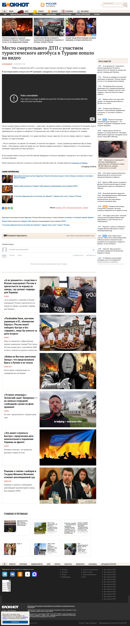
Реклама (64, 569)
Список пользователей (90, 569)
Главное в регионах (16, 514)
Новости (12, 564)
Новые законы (51, 14)
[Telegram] (9, 208)
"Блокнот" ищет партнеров (88, 623)
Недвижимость (37, 564)
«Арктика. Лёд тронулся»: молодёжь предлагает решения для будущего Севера (110, 251)
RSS (84, 577)
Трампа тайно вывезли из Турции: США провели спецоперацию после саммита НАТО (46, 186)
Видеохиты (80, 564)
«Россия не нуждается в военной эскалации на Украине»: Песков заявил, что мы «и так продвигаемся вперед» (111, 79)
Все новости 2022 (110, 577)
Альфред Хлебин (88, 167)
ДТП (64, 208)
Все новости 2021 (110, 579)
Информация (66, 577)
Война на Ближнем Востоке (19, 14)
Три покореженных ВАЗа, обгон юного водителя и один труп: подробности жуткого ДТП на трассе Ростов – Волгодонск (83, 551)
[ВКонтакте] (3, 208)
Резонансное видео (74, 208)
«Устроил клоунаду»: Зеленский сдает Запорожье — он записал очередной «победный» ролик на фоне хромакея (111, 122)
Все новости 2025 (110, 569)
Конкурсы (68, 564)
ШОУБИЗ (54, 11)
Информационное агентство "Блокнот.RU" (113, 623)
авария (59, 208)
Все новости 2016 (110, 591)
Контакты (65, 572)
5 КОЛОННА (69, 11)
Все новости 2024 (110, 572)
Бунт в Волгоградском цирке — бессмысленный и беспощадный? (13, 557)
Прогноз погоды (65, 14)
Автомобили (7, 64)
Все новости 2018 (110, 587)
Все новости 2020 (110, 582)
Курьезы (97, 14)
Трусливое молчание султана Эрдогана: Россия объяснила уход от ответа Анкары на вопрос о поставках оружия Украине (48, 217)
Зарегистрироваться (89, 574)
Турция (85, 208)
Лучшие (12, 255)
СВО (5, 14)
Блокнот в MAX (37, 14)
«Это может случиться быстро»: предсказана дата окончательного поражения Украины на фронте (111, 175)
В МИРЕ (6, 296)
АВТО (26, 11)
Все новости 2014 (110, 596)
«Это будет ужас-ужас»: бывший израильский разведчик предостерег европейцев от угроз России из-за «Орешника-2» (111, 218)
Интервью (23, 564)
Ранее (20, 255)
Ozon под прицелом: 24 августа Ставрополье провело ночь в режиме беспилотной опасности (52, 527)
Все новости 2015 (110, 594)
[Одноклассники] (6, 208)
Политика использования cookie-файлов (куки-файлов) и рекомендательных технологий (51, 606)
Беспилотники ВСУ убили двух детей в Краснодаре (22, 523)
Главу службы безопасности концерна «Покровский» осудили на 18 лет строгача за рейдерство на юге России (83, 527)
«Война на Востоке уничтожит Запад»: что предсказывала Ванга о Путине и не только (110, 101)
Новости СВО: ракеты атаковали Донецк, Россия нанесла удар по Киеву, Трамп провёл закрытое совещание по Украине (111, 185)
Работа (41, 11)
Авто (48, 564)
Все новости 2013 (110, 599)
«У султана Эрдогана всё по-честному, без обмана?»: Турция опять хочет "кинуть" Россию (47, 196)
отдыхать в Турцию (79, 163)
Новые (4, 255)
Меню (11, 11)
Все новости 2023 (110, 574)
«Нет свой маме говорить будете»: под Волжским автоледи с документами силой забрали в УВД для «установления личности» (46, 555)
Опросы (57, 564)
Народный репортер (108, 564)
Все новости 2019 (110, 584)
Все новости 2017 (110, 589)
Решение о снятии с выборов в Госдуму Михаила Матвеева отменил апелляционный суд (111, 228)
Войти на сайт (87, 572)
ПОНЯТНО (15, 622)
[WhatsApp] (11, 208)
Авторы (64, 574)
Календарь (93, 564)
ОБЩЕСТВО (7, 366)
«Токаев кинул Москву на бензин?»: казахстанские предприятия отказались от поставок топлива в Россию (111, 111)
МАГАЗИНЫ (85, 11)
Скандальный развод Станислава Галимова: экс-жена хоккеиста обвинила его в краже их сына (112, 208)
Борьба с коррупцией (82, 14)
